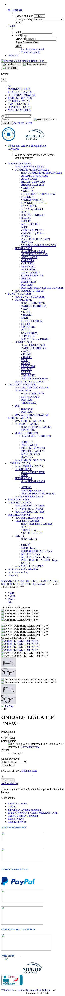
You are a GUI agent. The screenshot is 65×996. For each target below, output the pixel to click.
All (9, 85)
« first (11, 592)
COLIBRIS (27, 190)
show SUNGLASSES (33, 251)
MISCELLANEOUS (19, 110)
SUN (17, 405)
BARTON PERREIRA (33, 305)
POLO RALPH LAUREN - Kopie (40, 560)
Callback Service (17, 821)
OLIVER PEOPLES (32, 230)
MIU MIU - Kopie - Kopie (35, 557)
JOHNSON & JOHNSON (29, 508)
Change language (24, 15)
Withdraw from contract (13, 990)
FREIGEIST (28, 196)
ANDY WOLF (29, 178)
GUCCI (25, 324)
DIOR (24, 317)
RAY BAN (27, 242)
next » (11, 598)
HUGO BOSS (29, 205)
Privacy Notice (16, 818)
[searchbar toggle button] (9, 68)
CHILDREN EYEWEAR (22, 94)
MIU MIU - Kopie (31, 554)
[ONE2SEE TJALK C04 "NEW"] (20, 640)
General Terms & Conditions (23, 815)
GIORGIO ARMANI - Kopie (37, 551)
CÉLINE (26, 311)
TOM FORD (28, 336)
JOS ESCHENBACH (33, 215)
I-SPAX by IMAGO (32, 209)
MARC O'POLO (30, 224)
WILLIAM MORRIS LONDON (38, 245)
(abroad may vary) (30, 746)
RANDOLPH (28, 281)
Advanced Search (22, 122)
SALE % (19, 535)
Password (20, 38)
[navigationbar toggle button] (11, 64)
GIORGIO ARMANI (32, 199)
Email (18, 35)
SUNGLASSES (23, 248)
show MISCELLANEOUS (29, 517)
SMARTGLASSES (18, 104)
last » (11, 601)
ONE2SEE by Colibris (33, 233)
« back (11, 595)
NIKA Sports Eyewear (33, 490)
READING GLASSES (27, 520)
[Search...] (41, 119)
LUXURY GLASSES (20, 91)
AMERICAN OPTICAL (34, 175)
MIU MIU (26, 369)
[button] (15, 9)
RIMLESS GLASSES (20, 98)
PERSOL (26, 236)
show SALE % (29, 538)
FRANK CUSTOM (32, 321)
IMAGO (25, 212)
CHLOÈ (25, 544)
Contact (12, 806)
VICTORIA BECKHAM (34, 339)
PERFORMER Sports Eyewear (38, 493)
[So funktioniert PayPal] (18, 884)
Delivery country (24, 19)
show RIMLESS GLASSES (30, 420)
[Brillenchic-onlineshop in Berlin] (22, 60)
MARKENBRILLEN (19, 88)
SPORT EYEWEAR (19, 101)
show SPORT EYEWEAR (29, 466)
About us (33, 569)
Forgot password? (30, 52)
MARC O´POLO (30, 454)
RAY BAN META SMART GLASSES (42, 287)
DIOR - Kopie (29, 548)
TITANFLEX (28, 402)
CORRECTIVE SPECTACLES (32, 169)
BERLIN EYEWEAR (33, 181)
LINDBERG (28, 327)
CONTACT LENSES (20, 107)
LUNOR (26, 221)
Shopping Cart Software (39, 990)
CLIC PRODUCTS (31, 532)
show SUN (27, 408)
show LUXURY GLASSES (30, 296)
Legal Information (17, 803)
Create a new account (32, 49)
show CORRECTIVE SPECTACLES (41, 172)
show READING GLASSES (36, 523)
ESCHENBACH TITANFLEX (38, 193)
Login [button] (11, 25)
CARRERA (27, 187)
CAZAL (25, 308)
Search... (54, 119)
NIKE (24, 227)
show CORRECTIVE (33, 302)
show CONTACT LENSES (29, 505)
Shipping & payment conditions (24, 809)
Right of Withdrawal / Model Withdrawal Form (33, 812)
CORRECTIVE (23, 299)
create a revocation (18, 569)
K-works (26, 218)
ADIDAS (26, 487)
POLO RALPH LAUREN (35, 239)
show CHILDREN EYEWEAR (32, 387)
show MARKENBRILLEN (29, 166)
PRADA (26, 330)
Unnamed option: (10, 758)
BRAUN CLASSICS (32, 184)
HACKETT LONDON (33, 202)
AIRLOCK (27, 442)
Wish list (13, 55)
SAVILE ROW (29, 333)
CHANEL (26, 314)
